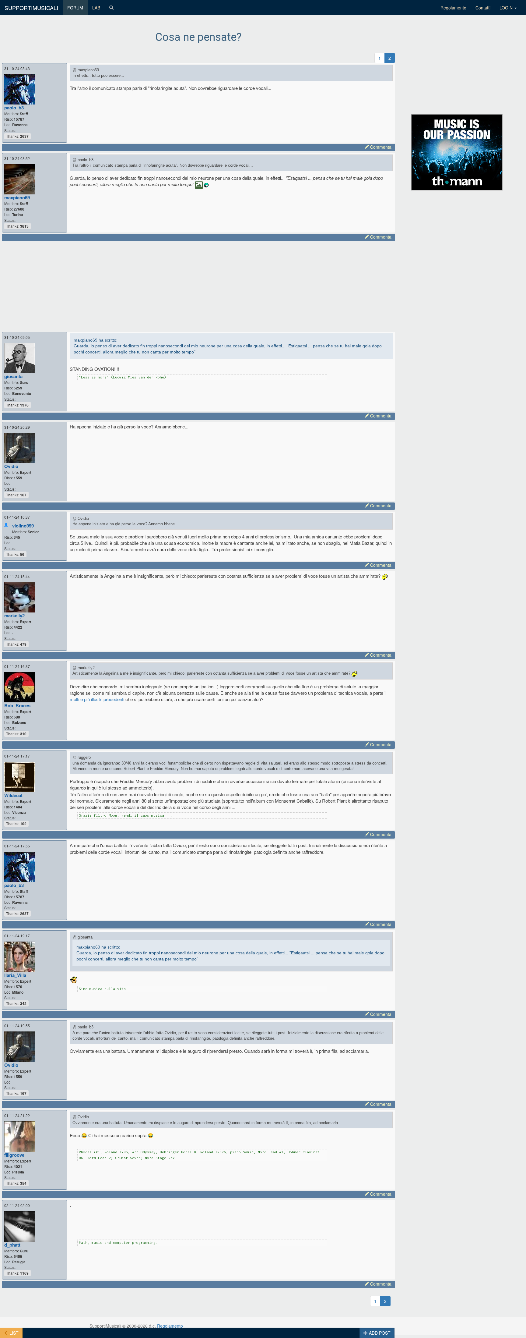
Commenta (380, 147)
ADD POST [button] (379, 1333)
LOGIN (507, 8)
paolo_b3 (14, 107)
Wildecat (13, 795)
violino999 (23, 525)
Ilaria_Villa (15, 975)
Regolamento (453, 8)
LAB (96, 8)
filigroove (14, 1155)
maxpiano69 (17, 197)
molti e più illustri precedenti (97, 699)
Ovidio (11, 466)
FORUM (75, 8)
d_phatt (12, 1244)
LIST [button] (13, 1333)
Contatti (482, 8)
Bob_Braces (17, 705)
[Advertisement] (189, 285)
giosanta (13, 376)
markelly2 (14, 615)
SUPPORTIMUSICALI (31, 8)
